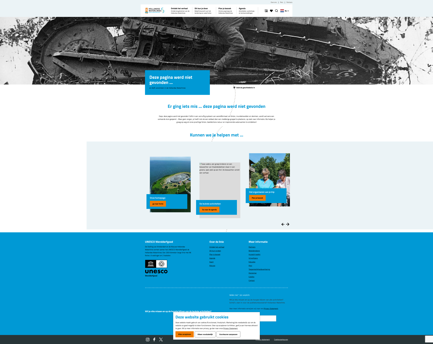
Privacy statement (263, 339)
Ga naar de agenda (209, 209)
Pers (281, 2)
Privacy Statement (230, 328)
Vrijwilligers (253, 258)
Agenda (212, 258)
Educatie (252, 262)
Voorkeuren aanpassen (228, 334)
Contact (252, 280)
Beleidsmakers (254, 250)
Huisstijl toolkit (254, 254)
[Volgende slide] (288, 224)
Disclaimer (253, 273)
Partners (289, 2)
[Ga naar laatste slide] (283, 224)
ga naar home (158, 203)
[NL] (282, 10)
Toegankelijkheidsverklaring (259, 269)
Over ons (274, 2)
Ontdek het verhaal (216, 247)
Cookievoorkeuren (281, 339)
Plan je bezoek (257, 198)
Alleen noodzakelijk (205, 334)
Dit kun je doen (215, 250)
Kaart (211, 262)
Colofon (251, 276)
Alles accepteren (184, 334)
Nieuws (212, 265)
